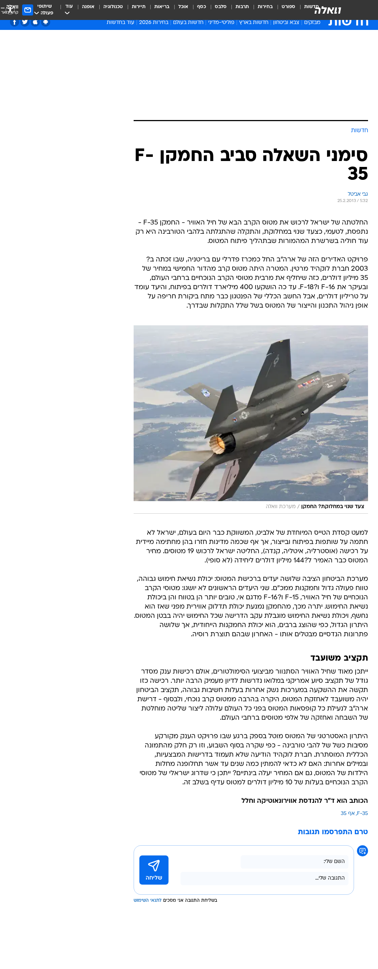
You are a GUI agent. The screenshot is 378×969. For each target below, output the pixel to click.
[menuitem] (284, 10)
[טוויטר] (25, 22)
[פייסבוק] (14, 22)
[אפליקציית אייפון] (35, 22)
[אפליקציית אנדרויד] (45, 22)
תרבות (242, 6)
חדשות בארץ (253, 22)
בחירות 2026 (153, 22)
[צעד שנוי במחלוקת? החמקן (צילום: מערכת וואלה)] (251, 419)
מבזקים (312, 22)
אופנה (88, 6)
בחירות (265, 6)
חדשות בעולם (188, 22)
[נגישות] (10, 9)
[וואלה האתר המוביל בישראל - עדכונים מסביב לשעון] (328, 10)
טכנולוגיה (113, 6)
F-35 (362, 813)
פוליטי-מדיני (221, 22)
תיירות (138, 6)
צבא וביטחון (286, 22)
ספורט (288, 6)
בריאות (161, 6)
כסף (201, 6)
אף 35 (348, 813)
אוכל (183, 6)
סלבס (221, 6)
